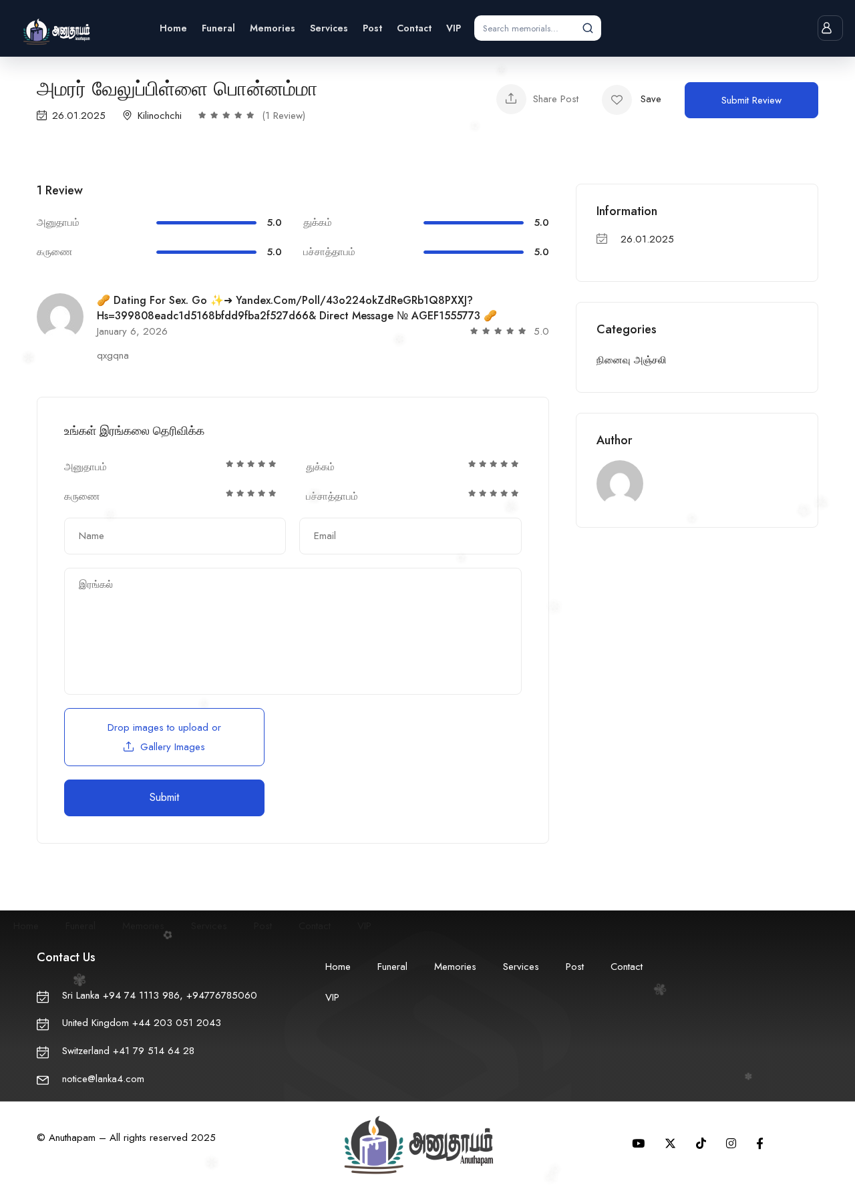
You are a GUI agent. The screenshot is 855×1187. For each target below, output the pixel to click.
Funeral (218, 28)
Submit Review (751, 100)
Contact (414, 28)
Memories (272, 28)
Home (173, 28)
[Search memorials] (588, 28)
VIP (453, 28)
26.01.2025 (79, 115)
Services (329, 28)
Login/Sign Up (830, 28)
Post (372, 28)
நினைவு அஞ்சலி (631, 360)
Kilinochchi (160, 115)
